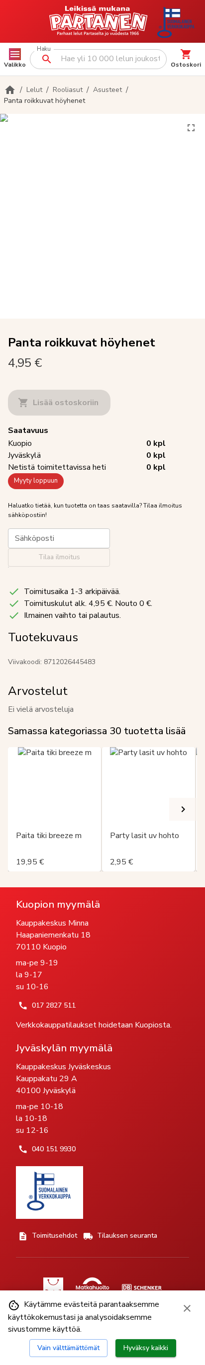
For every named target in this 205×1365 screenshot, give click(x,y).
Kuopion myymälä (58, 904)
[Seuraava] (183, 809)
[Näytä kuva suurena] (191, 128)
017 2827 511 (54, 1005)
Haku (43, 49)
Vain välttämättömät (68, 1348)
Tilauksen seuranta (127, 1235)
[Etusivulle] (10, 90)
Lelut (34, 89)
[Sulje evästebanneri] (187, 1308)
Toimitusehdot (54, 1235)
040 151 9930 (54, 1149)
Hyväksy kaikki (145, 1348)
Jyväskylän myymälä (64, 1048)
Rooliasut (68, 89)
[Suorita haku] (47, 59)
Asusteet (107, 89)
